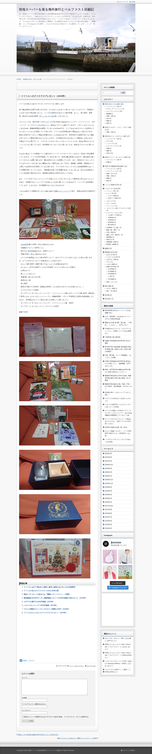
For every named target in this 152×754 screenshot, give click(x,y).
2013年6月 (108, 521)
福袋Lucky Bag (111, 266)
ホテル (108, 141)
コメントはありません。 (77, 666)
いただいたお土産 (112, 257)
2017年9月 (108, 509)
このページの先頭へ (128, 750)
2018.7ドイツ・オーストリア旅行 (116, 157)
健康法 (107, 248)
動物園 (108, 114)
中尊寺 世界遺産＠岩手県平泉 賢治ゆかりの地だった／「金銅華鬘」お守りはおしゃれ (118, 363)
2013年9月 (108, 513)
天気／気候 (110, 232)
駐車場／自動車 (111, 244)
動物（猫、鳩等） (112, 230)
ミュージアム (110, 143)
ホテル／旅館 (110, 288)
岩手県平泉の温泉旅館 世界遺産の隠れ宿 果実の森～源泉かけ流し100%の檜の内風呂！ (118, 349)
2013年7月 (108, 517)
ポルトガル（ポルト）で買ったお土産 (118, 638)
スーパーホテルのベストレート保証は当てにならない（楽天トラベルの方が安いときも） (118, 421)
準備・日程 (110, 116)
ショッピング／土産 (112, 106)
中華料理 (111, 217)
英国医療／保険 (111, 242)
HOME (19, 79)
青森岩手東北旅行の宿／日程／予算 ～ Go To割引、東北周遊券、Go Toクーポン (118, 386)
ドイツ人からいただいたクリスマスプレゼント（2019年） (45, 613)
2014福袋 (111, 269)
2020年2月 (108, 472)
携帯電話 (109, 237)
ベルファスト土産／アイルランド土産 (118, 208)
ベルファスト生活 (111, 188)
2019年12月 (109, 480)
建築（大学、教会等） (113, 235)
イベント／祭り (111, 191)
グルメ (108, 262)
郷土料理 (111, 225)
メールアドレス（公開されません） (34, 704)
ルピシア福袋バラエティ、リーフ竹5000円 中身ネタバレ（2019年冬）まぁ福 (118, 433)
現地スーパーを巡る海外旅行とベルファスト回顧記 (56, 9)
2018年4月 (108, 491)
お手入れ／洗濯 (111, 259)
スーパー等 (110, 193)
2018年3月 (108, 494)
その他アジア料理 (113, 215)
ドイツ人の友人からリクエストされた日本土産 (41, 590)
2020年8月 (108, 468)
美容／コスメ (110, 282)
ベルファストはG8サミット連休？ (116, 669)
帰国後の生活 (27, 79)
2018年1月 (108, 502)
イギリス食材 (112, 196)
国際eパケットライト (62, 191)
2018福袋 (111, 271)
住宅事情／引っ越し (112, 227)
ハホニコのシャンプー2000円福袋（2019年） (41, 605)
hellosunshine (109, 672)
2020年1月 (108, 476)
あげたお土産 (37, 79)
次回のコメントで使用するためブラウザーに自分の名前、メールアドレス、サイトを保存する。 (57, 717)
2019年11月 (109, 483)
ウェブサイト (26, 710)
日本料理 (111, 220)
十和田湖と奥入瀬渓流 (112, 337)
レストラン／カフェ (112, 111)
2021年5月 (108, 457)
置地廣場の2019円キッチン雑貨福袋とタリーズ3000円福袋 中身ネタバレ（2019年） (55, 598)
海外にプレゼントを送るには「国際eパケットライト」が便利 (47, 594)
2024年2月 (108, 453)
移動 (107, 121)
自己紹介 (108, 299)
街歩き (108, 153)
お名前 (24, 698)
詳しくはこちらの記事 (48, 116)
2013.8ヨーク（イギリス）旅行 (115, 136)
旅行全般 (108, 286)
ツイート (31, 660)
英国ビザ (109, 239)
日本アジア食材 (113, 198)
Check (25, 660)
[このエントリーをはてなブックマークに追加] (21, 661)
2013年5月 (108, 524)
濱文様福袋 (32, 251)
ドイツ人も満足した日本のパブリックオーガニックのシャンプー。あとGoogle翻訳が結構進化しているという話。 (118, 413)
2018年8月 (108, 487)
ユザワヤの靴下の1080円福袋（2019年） (39, 602)
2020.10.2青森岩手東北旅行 (114, 166)
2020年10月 (109, 465)
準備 (107, 148)
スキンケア (110, 201)
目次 (107, 118)
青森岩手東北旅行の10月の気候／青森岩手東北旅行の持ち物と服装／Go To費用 (118, 378)
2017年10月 (109, 506)
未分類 (107, 295)
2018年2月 (108, 498)
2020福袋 (111, 279)
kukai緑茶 (24, 244)
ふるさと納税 (110, 264)
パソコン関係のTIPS (112, 185)
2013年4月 (108, 528)
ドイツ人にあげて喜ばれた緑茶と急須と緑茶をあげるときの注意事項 (49, 587)
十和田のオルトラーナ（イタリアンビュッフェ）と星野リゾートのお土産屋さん (118, 331)
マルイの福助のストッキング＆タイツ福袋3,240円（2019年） (47, 609)
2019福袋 (111, 274)
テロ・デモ (110, 203)
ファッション (110, 206)
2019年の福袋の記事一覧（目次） (116, 427)
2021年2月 (108, 461)
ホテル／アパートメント (114, 109)
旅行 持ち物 (110, 291)
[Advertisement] (57, 636)
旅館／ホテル (110, 173)
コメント (24, 678)
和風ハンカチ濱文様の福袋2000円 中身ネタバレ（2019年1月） (38, 734)
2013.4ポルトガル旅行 (112, 104)
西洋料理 (111, 222)
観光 (107, 123)
